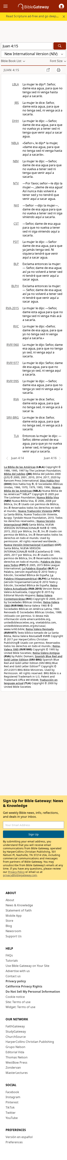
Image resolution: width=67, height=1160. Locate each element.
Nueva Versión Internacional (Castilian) (29, 545)
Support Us (14, 936)
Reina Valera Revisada (40, 629)
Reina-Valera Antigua (46, 653)
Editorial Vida (15, 1052)
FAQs (9, 955)
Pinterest (12, 1102)
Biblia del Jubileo (14, 474)
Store (9, 921)
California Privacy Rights (24, 986)
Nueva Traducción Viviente (35, 511)
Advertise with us (18, 971)
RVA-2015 (12, 308)
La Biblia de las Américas (20, 467)
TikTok (10, 1107)
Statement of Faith (19, 910)
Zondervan (13, 1067)
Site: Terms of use (18, 1002)
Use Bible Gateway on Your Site (27, 966)
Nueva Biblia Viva (48, 497)
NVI (16, 205)
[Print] (59, 70)
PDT (16, 242)
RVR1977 (13, 363)
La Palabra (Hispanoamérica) (28, 576)
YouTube (12, 1118)
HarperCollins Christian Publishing (30, 1042)
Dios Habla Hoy (50, 480)
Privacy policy (16, 981)
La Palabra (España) (34, 568)
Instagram (13, 1097)
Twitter (11, 1113)
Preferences (14, 1142)
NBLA (15, 143)
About (10, 900)
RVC (16, 326)
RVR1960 (13, 345)
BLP (16, 264)
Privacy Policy (16, 872)
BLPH (15, 286)
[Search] (59, 46)
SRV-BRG (13, 417)
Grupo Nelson (15, 1047)
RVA (16, 399)
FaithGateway (15, 1026)
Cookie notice (15, 997)
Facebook (12, 1092)
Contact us (13, 976)
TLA (16, 436)
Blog (9, 926)
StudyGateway (16, 1031)
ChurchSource (16, 1037)
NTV (16, 183)
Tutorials (12, 960)
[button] (61, 6)
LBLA (15, 84)
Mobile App (14, 916)
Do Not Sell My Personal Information (33, 992)
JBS (17, 103)
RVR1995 (13, 381)
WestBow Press (16, 1062)
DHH (15, 121)
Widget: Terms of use (20, 1007)
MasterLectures (17, 1073)
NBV (16, 161)
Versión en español (19, 1137)
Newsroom (13, 931)
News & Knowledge (19, 905)
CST (16, 224)
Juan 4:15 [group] (11, 70)
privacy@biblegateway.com (20, 875)
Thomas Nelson (17, 1057)
